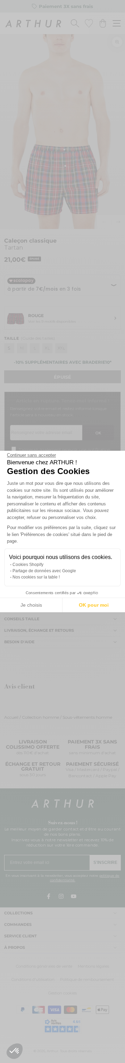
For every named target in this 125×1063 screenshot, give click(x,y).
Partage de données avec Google (44, 570)
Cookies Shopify (27, 564)
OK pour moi (94, 605)
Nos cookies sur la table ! (36, 577)
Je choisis (31, 605)
